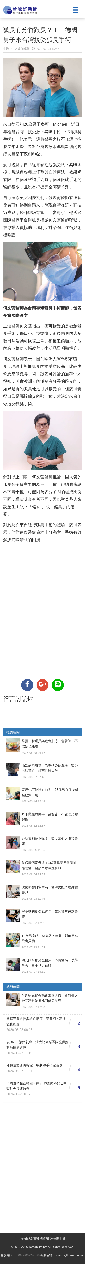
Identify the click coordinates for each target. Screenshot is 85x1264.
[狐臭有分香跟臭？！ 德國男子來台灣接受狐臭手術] (27, 685)
